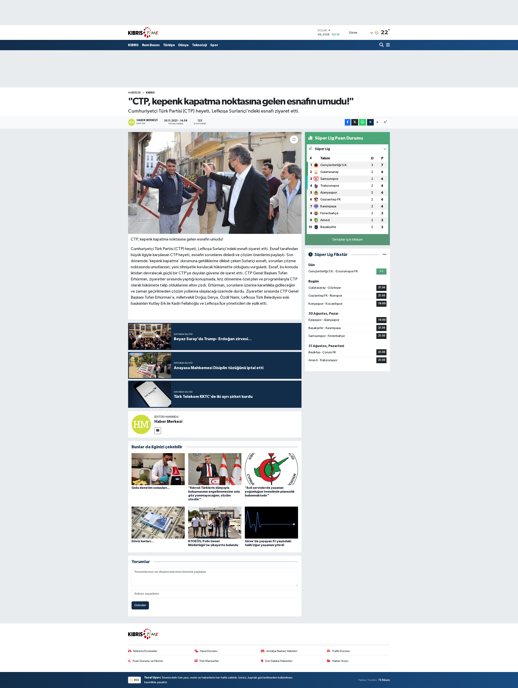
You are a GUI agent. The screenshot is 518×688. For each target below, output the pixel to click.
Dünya (183, 45)
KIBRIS (133, 45)
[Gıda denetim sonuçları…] (158, 469)
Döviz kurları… (143, 541)
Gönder (140, 605)
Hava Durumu (208, 651)
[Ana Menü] (387, 45)
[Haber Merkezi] (141, 424)
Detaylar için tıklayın (347, 239)
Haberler (134, 92)
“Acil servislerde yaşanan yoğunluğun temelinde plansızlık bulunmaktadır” (269, 491)
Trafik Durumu (341, 651)
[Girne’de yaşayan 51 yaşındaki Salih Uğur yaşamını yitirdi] (271, 522)
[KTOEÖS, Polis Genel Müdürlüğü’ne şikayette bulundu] (214, 522)
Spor (214, 45)
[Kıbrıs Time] (143, 32)
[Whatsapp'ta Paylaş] (362, 122)
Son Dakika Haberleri (278, 660)
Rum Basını (151, 45)
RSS (136, 680)
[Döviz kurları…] (158, 522)
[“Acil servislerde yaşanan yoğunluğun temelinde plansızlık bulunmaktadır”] (271, 469)
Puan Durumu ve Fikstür (148, 660)
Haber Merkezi (168, 422)
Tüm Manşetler (209, 660)
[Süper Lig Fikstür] (384, 254)
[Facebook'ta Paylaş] (347, 122)
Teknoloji (199, 45)
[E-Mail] (157, 430)
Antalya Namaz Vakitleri (281, 651)
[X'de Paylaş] (354, 122)
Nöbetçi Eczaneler (145, 651)
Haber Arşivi (340, 660)
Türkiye (169, 45)
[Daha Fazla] (370, 122)
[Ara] (381, 45)
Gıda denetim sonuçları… (151, 487)
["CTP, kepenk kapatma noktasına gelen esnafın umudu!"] (214, 183)
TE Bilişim (384, 680)
